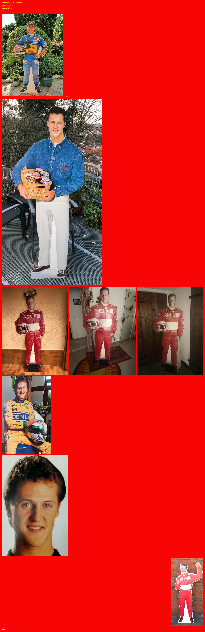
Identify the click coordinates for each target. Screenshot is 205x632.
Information (19, 2)
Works (12, 2)
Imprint (3, 629)
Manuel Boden (5, 2)
